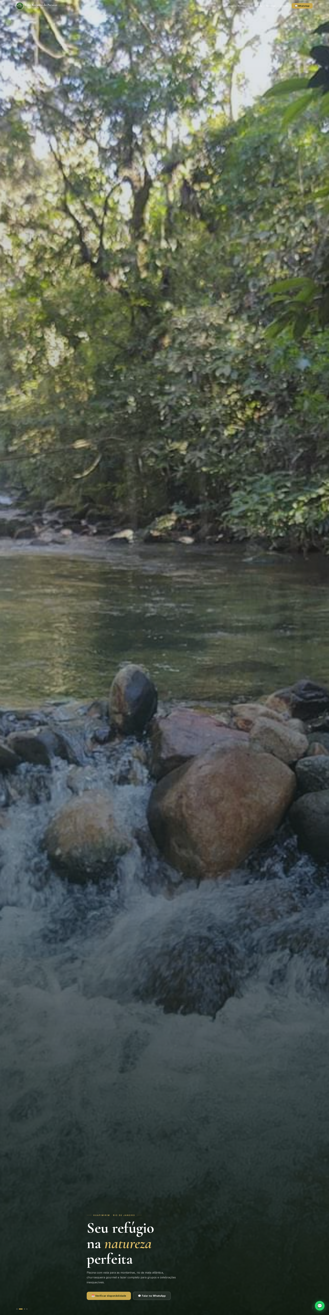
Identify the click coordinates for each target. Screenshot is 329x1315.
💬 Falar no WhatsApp (152, 1295)
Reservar (271, 6)
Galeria (258, 6)
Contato (284, 6)
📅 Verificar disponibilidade (109, 1295)
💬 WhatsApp (302, 5)
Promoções (244, 6)
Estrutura (228, 6)
